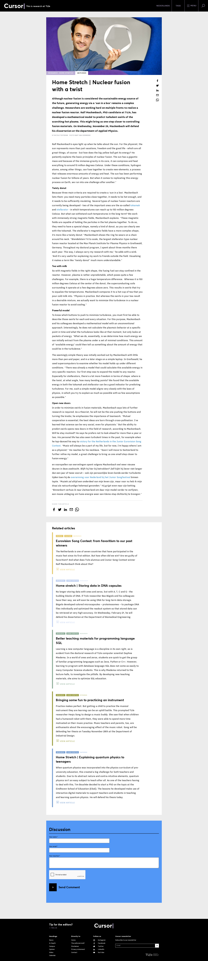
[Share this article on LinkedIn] (157, 90)
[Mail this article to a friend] (157, 95)
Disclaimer (75, 946)
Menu (193, 5)
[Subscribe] (157, 946)
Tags (178, 6)
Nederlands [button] (163, 6)
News (51, 940)
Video (51, 952)
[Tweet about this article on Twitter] (157, 85)
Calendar (52, 955)
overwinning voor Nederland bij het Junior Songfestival (100, 477)
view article (67, 569)
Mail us (54, 928)
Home (73, 940)
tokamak (135, 205)
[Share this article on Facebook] (157, 81)
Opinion (52, 949)
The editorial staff (77, 943)
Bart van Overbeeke (83, 135)
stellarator (62, 209)
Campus (52, 946)
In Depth (52, 943)
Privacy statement (78, 949)
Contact (74, 952)
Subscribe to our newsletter (125, 940)
